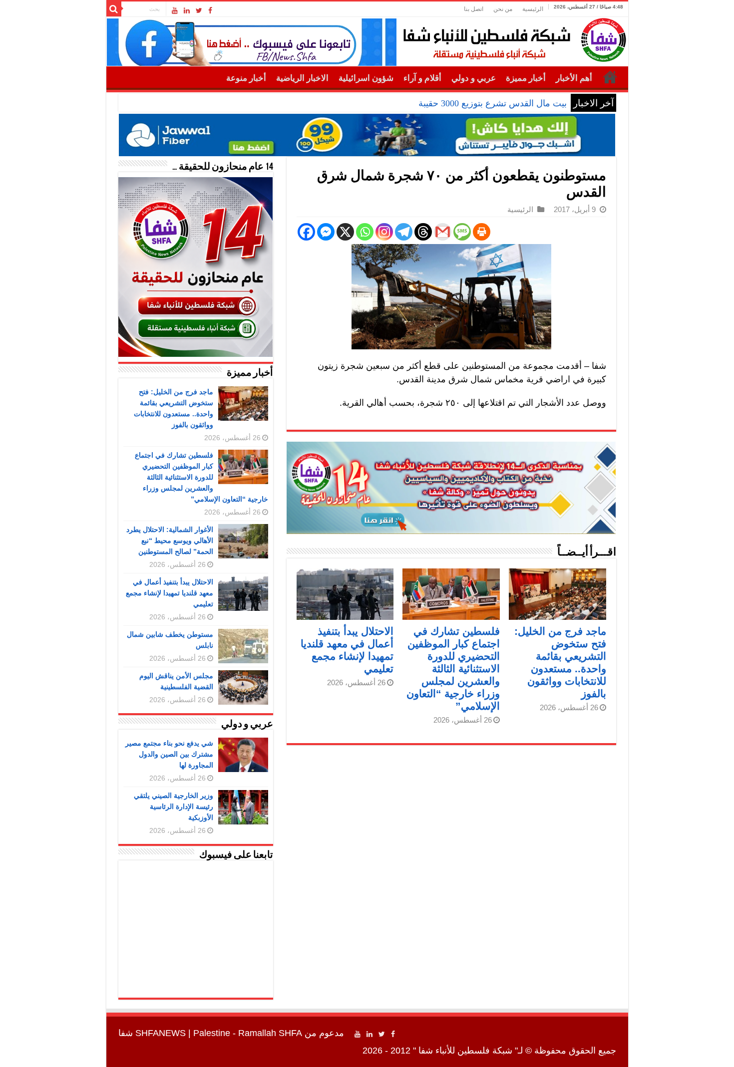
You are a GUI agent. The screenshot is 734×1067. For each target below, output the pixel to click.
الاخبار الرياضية (302, 78)
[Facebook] (210, 10)
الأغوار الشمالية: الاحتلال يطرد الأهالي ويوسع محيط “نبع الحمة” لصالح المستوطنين (169, 540)
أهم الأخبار (574, 78)
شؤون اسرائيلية (366, 78)
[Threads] (423, 232)
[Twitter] (199, 10)
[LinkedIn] (187, 10)
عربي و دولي (473, 78)
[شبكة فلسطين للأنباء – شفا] (512, 38)
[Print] (481, 232)
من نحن (502, 8)
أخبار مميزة (526, 78)
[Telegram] (403, 232)
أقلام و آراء (422, 78)
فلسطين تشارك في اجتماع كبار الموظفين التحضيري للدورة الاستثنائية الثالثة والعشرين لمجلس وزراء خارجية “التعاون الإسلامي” (453, 668)
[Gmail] (442, 232)
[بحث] (113, 8)
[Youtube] (175, 10)
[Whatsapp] (364, 232)
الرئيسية (532, 8)
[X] (345, 232)
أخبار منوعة (246, 78)
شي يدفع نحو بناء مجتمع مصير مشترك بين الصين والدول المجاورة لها (169, 754)
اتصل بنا (473, 8)
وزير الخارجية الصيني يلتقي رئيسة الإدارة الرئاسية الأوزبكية (173, 806)
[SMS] (462, 232)
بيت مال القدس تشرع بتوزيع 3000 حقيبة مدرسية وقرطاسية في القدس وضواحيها (417, 103)
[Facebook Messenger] (326, 232)
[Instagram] (384, 232)
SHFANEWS (160, 1033)
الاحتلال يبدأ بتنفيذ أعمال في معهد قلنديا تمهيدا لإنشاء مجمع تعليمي (169, 593)
